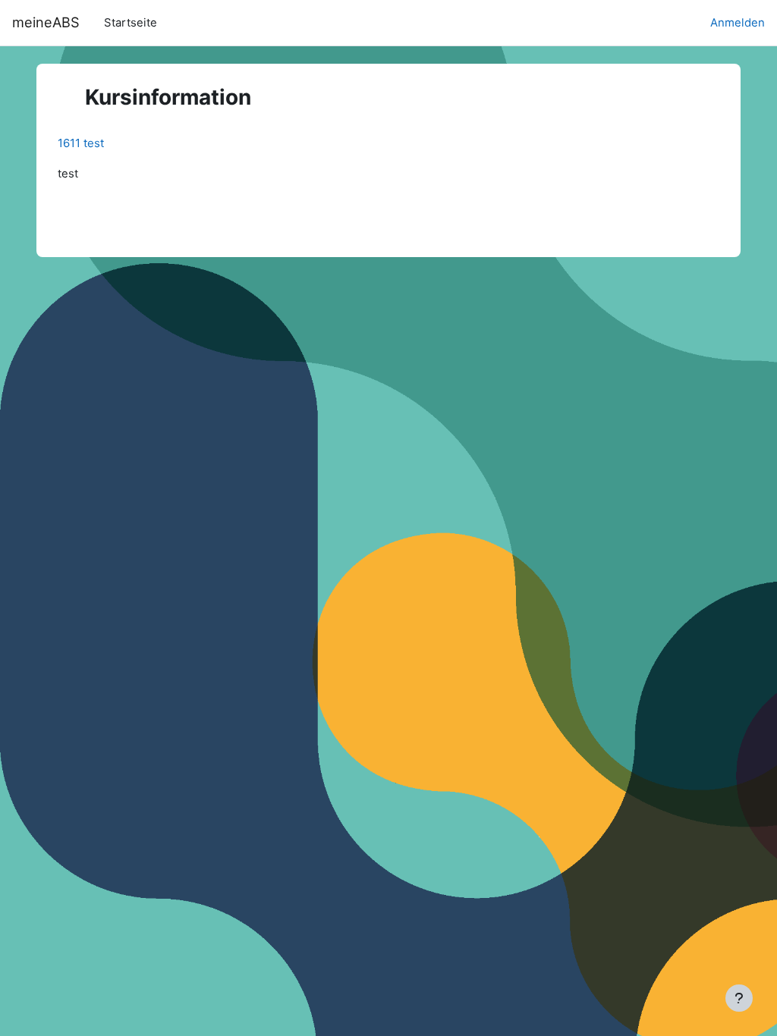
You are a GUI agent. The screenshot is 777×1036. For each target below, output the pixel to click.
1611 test (81, 143)
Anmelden (737, 23)
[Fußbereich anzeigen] (739, 998)
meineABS (46, 22)
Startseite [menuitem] (130, 23)
